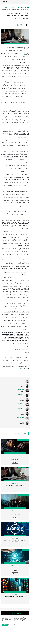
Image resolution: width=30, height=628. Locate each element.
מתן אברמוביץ (20, 408)
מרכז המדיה (23, 7)
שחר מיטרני (21, 412)
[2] (17, 120)
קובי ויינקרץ (21, 403)
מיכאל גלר (21, 398)
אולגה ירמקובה (20, 417)
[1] (25, 54)
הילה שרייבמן (21, 389)
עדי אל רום (21, 385)
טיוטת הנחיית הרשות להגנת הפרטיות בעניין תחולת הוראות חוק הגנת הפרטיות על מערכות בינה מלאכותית (15, 569)
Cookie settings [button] (12, 624)
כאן (21, 368)
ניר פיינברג (21, 380)
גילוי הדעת (10, 48)
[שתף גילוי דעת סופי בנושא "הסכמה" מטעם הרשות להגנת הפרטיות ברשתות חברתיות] (26, 25)
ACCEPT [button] (5, 624)
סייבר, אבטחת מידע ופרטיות (12, 7)
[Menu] (28, 2)
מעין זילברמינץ (20, 394)
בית (28, 7)
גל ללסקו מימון (20, 422)
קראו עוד (15, 462)
